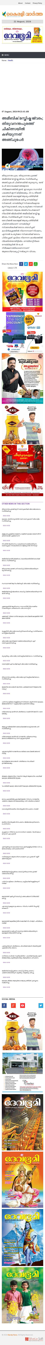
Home (4, 60)
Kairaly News (12, 1335)
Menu (6, 55)
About (20, 3)
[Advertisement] (17, 86)
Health (10, 60)
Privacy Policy (37, 3)
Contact (27, 3)
